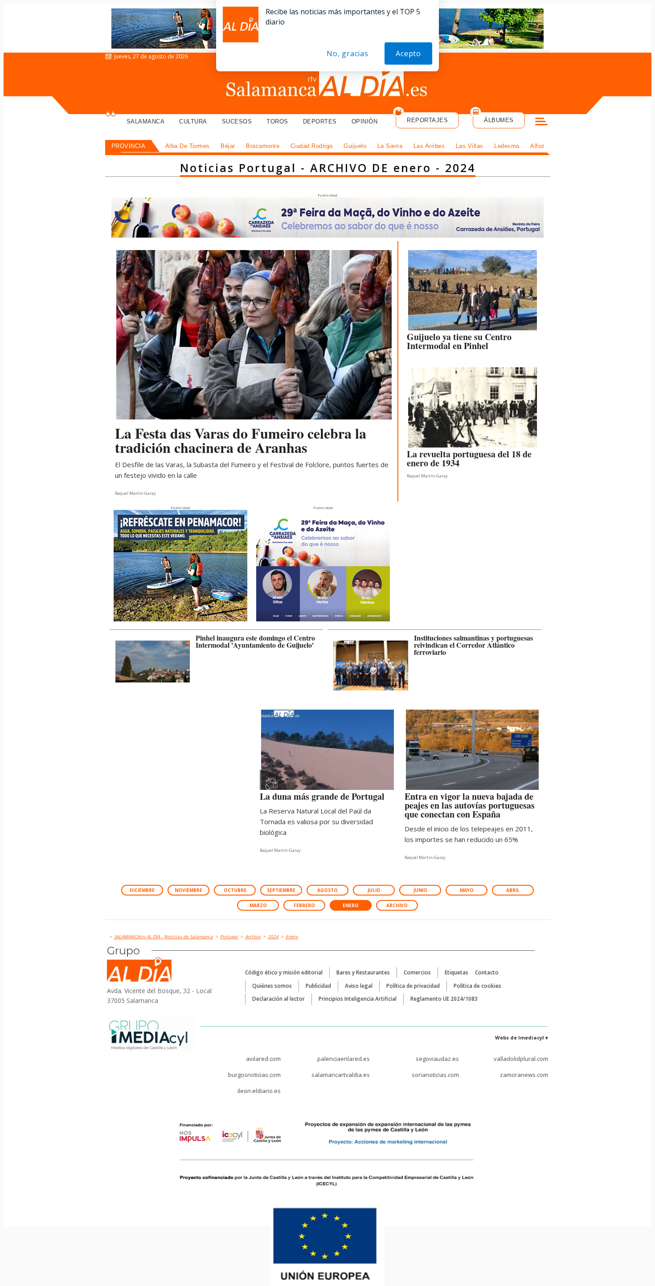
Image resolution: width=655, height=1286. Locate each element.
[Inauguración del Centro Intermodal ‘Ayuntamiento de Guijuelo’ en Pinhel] (153, 661)
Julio (374, 890)
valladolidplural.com (521, 1059)
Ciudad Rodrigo (312, 146)
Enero (351, 905)
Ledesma (507, 146)
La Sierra (390, 146)
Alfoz (537, 146)
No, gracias (347, 53)
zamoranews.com (524, 1075)
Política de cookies (477, 986)
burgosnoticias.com (254, 1075)
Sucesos (237, 121)
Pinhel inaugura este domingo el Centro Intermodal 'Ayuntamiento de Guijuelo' (255, 641)
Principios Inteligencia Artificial (358, 999)
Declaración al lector (278, 999)
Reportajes (427, 120)
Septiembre (281, 890)
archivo (397, 905)
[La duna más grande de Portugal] (327, 752)
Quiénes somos (272, 986)
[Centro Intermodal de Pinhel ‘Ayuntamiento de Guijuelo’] (472, 292)
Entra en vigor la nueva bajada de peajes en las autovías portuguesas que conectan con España (470, 805)
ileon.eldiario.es (259, 1091)
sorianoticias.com (435, 1075)
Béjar (228, 146)
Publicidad (318, 986)
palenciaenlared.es (343, 1059)
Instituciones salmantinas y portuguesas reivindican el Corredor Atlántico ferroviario (473, 645)
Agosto (327, 890)
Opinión (365, 121)
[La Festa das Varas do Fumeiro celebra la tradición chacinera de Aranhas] (254, 335)
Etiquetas (456, 972)
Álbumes (499, 120)
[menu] (541, 122)
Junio (420, 890)
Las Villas (469, 146)
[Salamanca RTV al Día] (327, 82)
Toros (277, 121)
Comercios (417, 972)
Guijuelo (355, 146)
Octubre (235, 890)
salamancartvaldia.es (340, 1075)
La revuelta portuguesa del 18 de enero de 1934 (469, 458)
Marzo (258, 905)
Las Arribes (429, 146)
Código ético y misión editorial (284, 972)
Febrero (304, 905)
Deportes (320, 121)
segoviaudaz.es (437, 1059)
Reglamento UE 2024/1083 (444, 999)
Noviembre (188, 890)
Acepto (408, 53)
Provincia (128, 146)
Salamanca (146, 121)
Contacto (487, 972)
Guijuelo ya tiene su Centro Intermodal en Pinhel (459, 341)
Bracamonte (262, 146)
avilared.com (263, 1059)
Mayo (467, 890)
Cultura (193, 121)
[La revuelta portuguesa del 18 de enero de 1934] (472, 409)
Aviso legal (359, 986)
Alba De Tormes (187, 146)
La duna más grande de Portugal (322, 796)
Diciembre (142, 890)
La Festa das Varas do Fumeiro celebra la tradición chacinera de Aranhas (240, 440)
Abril (513, 890)
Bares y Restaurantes (363, 972)
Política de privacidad (413, 986)
